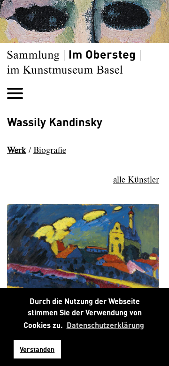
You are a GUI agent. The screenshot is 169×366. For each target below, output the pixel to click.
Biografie (49, 150)
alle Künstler (136, 180)
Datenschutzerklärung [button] (105, 325)
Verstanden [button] (37, 349)
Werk (16, 150)
